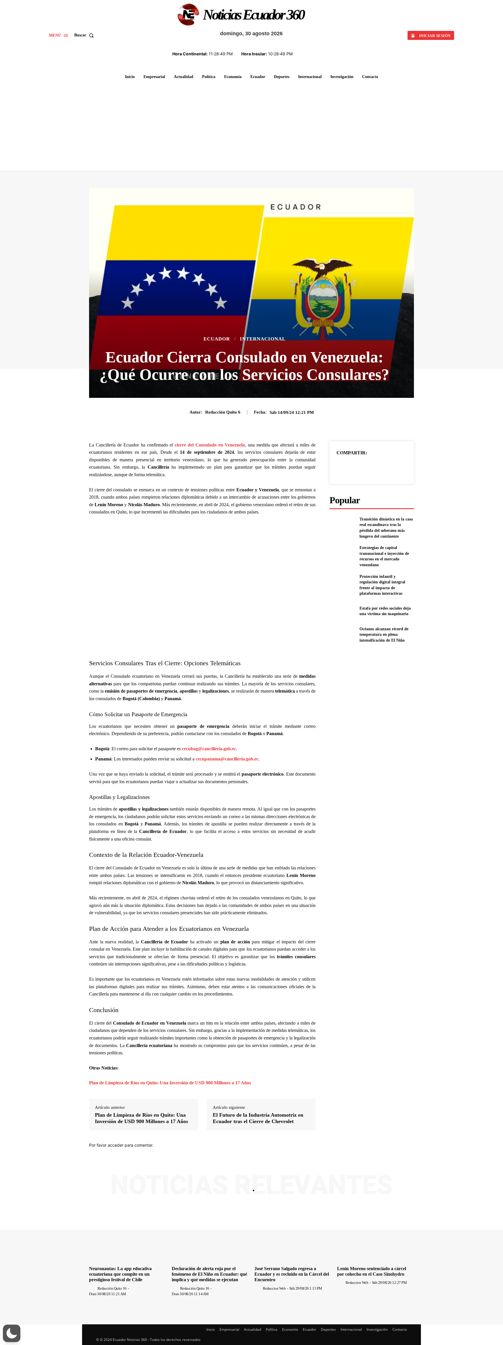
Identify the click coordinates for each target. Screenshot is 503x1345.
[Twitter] (365, 467)
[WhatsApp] (392, 467)
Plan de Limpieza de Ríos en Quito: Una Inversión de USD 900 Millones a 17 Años (170, 1082)
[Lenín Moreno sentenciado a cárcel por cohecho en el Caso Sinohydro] (375, 1234)
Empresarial (229, 1329)
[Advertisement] (251, 126)
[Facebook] (351, 467)
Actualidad (252, 1329)
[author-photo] (93, 1288)
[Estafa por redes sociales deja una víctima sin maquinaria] (342, 611)
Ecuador (216, 338)
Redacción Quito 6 (222, 412)
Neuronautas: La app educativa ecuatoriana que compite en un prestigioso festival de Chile (120, 1274)
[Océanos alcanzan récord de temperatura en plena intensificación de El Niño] (342, 635)
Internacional (263, 338)
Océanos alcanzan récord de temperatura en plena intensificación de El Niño (383, 635)
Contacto (399, 1329)
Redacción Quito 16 (112, 1288)
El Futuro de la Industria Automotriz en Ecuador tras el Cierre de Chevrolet (258, 1118)
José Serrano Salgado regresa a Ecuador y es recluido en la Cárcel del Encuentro (291, 1274)
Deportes (328, 1329)
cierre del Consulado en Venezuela (210, 444)
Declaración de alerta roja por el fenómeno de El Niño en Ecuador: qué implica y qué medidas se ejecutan (209, 1274)
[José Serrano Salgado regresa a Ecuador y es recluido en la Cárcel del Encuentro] (292, 1234)
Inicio (210, 1329)
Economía (290, 1329)
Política (271, 1329)
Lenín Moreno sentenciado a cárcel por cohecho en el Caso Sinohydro (371, 1271)
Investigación (377, 1329)
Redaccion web (274, 1288)
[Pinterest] (378, 467)
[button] (85, 35)
